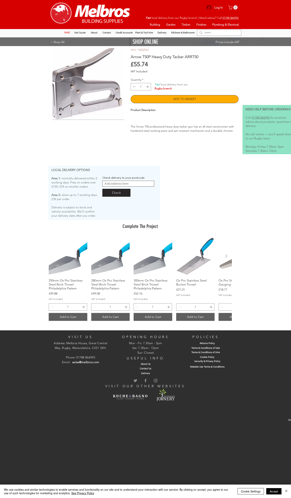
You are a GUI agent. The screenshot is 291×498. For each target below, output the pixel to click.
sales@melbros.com (85, 366)
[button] (233, 7)
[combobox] (128, 188)
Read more (137, 135)
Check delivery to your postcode (123, 182)
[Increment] (148, 86)
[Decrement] (133, 86)
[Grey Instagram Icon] (155, 385)
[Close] (286, 491)
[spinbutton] (141, 86)
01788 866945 (231, 18)
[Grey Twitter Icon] (135, 385)
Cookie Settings (251, 491)
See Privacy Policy (82, 493)
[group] (140, 283)
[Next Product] (226, 260)
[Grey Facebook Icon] (145, 385)
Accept (274, 491)
